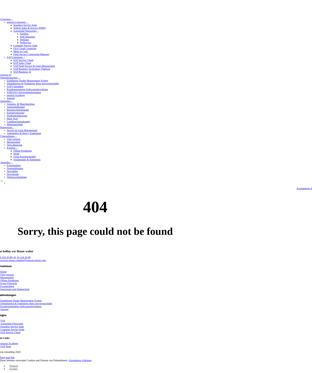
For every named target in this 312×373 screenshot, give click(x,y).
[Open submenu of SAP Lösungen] (23, 58)
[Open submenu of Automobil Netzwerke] (37, 31)
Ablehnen (87, 360)
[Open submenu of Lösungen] (12, 20)
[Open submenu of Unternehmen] (15, 137)
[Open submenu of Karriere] (16, 148)
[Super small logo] (156, 10)
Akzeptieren (75, 360)
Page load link (7, 357)
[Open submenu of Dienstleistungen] (18, 78)
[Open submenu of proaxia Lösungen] (26, 23)
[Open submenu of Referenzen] (13, 128)
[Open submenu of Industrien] (12, 102)
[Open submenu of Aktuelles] (11, 163)
